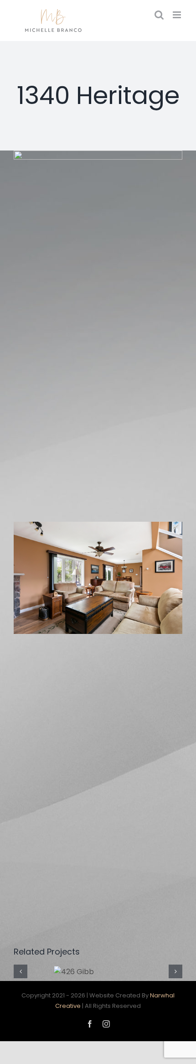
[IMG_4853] (98, 578)
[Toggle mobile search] (159, 15)
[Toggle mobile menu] (177, 15)
